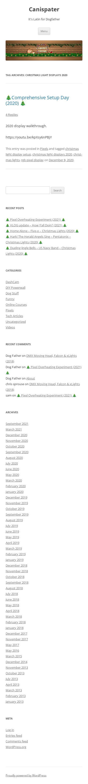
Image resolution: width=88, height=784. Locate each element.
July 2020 (12, 463)
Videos (10, 327)
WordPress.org (16, 747)
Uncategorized (16, 321)
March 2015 (14, 656)
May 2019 (12, 537)
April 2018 (12, 611)
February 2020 (16, 486)
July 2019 (12, 526)
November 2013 (17, 667)
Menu (44, 31)
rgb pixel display (32, 160)
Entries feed (14, 735)
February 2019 (16, 554)
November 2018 (17, 571)
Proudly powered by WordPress (26, 775)
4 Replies (12, 114)
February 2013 (16, 696)
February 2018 (16, 622)
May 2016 (12, 650)
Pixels (44, 148)
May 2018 (12, 605)
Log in (10, 730)
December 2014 (16, 662)
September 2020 (17, 452)
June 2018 (12, 599)
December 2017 (16, 633)
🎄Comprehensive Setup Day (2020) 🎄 (37, 100)
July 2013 (12, 679)
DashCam (12, 282)
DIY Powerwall (15, 287)
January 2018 (14, 628)
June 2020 (12, 469)
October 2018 (15, 577)
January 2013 (14, 701)
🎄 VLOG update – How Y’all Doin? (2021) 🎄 (36, 225)
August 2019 (14, 520)
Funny (10, 299)
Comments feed (17, 741)
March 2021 (14, 429)
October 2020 (15, 446)
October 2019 (15, 509)
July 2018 (12, 594)
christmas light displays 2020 (52, 154)
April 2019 (12, 543)
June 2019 (12, 531)
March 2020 (14, 480)
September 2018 (17, 582)
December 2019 (16, 497)
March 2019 (14, 548)
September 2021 (17, 424)
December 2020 (16, 435)
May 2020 (12, 475)
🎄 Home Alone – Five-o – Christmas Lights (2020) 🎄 (42, 231)
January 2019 (14, 560)
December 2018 (16, 565)
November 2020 (17, 441)
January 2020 (14, 492)
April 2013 (12, 684)
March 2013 (14, 690)
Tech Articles (14, 316)
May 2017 (12, 645)
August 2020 (14, 458)
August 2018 (14, 588)
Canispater (44, 9)
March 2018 (14, 616)
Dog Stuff (12, 293)
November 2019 (17, 503)
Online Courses (16, 304)
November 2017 (17, 639)
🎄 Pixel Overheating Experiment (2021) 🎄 (35, 219)
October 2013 (15, 673)
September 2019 (17, 514)
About (30, 378)
